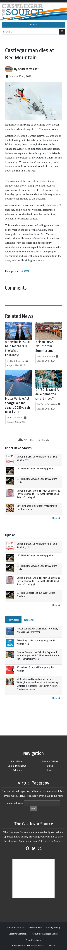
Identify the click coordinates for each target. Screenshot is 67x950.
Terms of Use (35, 927)
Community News (17, 765)
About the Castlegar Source (45, 933)
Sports (50, 770)
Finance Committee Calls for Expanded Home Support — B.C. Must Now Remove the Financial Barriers (38, 655)
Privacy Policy (53, 927)
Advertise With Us (16, 927)
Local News (17, 761)
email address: (15, 803)
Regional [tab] (29, 619)
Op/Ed (50, 765)
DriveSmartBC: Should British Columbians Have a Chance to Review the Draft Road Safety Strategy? (38, 494)
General (25, 270)
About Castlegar (33, 940)
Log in (52, 945)
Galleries (17, 770)
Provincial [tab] (13, 619)
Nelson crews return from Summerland (44, 346)
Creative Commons (18, 933)
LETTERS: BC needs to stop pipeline (35, 468)
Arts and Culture (50, 761)
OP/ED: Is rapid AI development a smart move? (47, 394)
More (55, 518)
